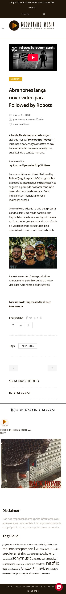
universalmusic (9, 573)
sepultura (54, 569)
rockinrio (8, 549)
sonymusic (21, 558)
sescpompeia (24, 549)
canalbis (30, 563)
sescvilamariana (14, 569)
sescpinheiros (8, 563)
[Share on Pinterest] (41, 318)
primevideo (55, 549)
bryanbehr (48, 544)
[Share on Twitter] (30, 318)
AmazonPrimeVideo (35, 568)
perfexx (19, 573)
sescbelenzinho (14, 553)
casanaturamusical (44, 558)
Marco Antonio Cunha (31, 119)
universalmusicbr (36, 544)
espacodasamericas (31, 573)
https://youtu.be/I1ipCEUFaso (32, 165)
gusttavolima (21, 564)
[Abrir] (31, 469)
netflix (52, 563)
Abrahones (28, 346)
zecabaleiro (46, 553)
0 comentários (21, 124)
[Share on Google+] (36, 318)
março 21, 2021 (21, 115)
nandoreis (40, 563)
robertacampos (21, 544)
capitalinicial (7, 559)
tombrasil (35, 553)
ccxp (55, 544)
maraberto (45, 573)
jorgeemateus (8, 544)
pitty (28, 554)
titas (4, 568)
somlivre (44, 549)
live (36, 548)
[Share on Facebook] (27, 318)
